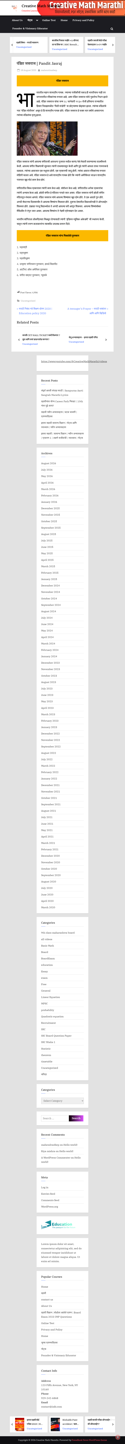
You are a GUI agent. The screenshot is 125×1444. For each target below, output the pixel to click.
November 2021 (50, 791)
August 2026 (48, 463)
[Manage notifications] (117, 1437)
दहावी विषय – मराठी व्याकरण (27, 42)
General (45, 990)
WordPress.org (49, 1206)
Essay (44, 971)
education (47, 964)
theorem (46, 1055)
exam (44, 977)
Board (44, 952)
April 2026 (47, 482)
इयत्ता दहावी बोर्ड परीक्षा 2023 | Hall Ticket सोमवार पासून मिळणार (35, 1422)
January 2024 (49, 656)
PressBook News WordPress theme (89, 1440)
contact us (47, 1299)
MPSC (44, 1003)
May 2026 (47, 476)
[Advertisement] (62, 285)
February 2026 (50, 495)
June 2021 (47, 823)
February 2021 (50, 849)
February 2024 (50, 649)
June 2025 (47, 546)
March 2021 (48, 842)
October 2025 (49, 521)
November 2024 (50, 591)
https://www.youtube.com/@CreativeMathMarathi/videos (74, 361)
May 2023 (47, 701)
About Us (17, 20)
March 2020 (48, 907)
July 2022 (47, 759)
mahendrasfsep (49, 70)
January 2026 (49, 501)
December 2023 (50, 662)
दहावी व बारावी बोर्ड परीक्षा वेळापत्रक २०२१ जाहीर (97, 42)
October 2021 (49, 797)
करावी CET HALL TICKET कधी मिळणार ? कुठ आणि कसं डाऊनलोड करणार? (41, 337)
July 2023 (47, 688)
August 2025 (48, 534)
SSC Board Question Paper (56, 1035)
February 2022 (50, 772)
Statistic (46, 1048)
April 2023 (47, 707)
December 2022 (50, 733)
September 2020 (51, 875)
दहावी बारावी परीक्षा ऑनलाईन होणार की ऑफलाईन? (101, 1421)
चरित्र (44, 1074)
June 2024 (47, 624)
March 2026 (48, 489)
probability (47, 1010)
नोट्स (29, 20)
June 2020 (47, 894)
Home (64, 20)
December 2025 (50, 508)
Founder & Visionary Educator (30, 28)
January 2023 (49, 727)
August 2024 (48, 611)
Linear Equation (50, 997)
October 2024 (49, 598)
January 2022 (49, 778)
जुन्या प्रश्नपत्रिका (49, 1342)
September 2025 (51, 527)
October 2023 (49, 675)
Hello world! (70, 1144)
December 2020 (50, 855)
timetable (46, 1061)
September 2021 (51, 804)
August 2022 (48, 752)
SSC (43, 1029)
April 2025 (47, 559)
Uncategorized (24, 46)
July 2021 (47, 817)
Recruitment (48, 1022)
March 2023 (48, 714)
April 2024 (47, 637)
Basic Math (47, 945)
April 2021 (47, 836)
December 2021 (50, 785)
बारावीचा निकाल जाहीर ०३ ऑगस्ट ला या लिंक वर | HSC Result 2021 (65, 43)
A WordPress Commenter (55, 1157)
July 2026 (47, 469)
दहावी (43, 1293)
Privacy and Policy (83, 20)
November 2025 (50, 514)
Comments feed (50, 1200)
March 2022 (48, 765)
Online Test (49, 20)
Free (43, 984)
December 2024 (50, 585)
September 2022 (51, 746)
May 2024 (47, 630)
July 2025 (47, 540)
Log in (44, 1187)
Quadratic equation (52, 1016)
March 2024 (48, 643)
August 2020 (48, 881)
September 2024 (51, 604)
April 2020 (47, 900)
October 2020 (49, 868)
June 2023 (47, 694)
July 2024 (47, 617)
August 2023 (48, 682)
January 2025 (49, 579)
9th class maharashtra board (58, 932)
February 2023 (50, 720)
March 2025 (48, 566)
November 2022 (50, 739)
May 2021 (47, 830)
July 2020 (47, 887)
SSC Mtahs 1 (48, 1042)
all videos (46, 939)
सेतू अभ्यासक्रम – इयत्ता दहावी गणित (83, 337)
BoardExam (48, 958)
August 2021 (48, 810)
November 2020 (50, 862)
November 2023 (50, 669)
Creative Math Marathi (41, 6)
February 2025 (50, 572)
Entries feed (48, 1193)
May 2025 (47, 553)
